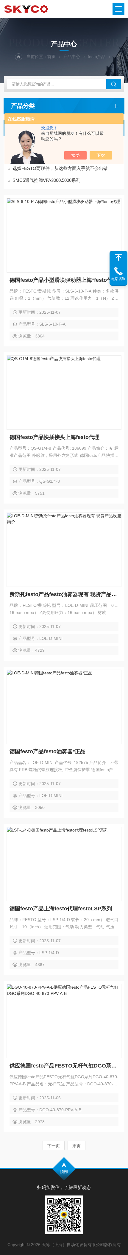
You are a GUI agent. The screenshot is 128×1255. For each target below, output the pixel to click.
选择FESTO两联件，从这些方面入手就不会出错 (60, 168)
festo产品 (96, 56)
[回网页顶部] (118, 257)
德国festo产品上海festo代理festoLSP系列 (61, 909)
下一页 (53, 1145)
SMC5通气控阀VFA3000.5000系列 (46, 180)
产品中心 (71, 56)
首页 (51, 56)
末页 (76, 1145)
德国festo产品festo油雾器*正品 (47, 751)
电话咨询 (118, 279)
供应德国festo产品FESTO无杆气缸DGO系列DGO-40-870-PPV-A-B (64, 1066)
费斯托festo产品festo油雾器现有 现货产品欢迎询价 (64, 594)
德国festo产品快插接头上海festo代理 (54, 437)
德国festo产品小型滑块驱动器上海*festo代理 (64, 280)
